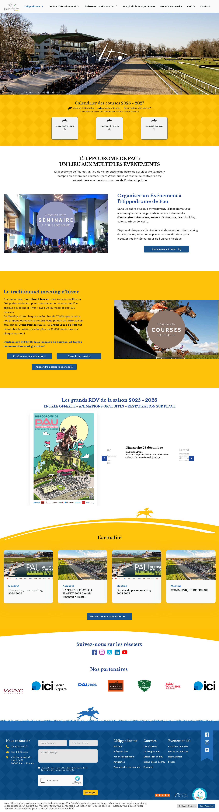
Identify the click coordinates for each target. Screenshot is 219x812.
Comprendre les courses (127, 767)
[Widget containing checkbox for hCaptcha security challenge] (60, 780)
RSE (189, 6)
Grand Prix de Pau (153, 756)
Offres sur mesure (178, 751)
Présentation (121, 751)
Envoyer (90, 792)
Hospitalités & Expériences (139, 6)
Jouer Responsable (124, 756)
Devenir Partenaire (171, 6)
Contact (205, 6)
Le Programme (151, 751)
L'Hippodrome (32, 6)
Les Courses (150, 746)
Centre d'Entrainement (62, 6)
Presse (171, 762)
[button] (104, 458)
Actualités (119, 762)
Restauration (175, 756)
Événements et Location (99, 6)
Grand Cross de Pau (154, 762)
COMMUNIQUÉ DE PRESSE (189, 590)
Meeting (13, 585)
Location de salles (178, 746)
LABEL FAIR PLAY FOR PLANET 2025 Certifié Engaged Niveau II (77, 593)
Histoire (118, 746)
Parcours (148, 767)
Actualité (68, 585)
